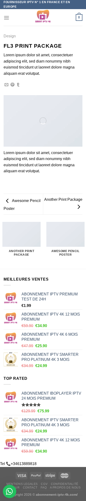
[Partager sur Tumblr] (18, 85)
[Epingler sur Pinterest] (12, 85)
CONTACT (30, 487)
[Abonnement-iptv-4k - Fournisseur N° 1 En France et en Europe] (43, 17)
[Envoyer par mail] (6, 85)
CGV (44, 484)
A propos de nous (65, 487)
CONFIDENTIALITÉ (64, 484)
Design (10, 36)
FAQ (44, 487)
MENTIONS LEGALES (22, 484)
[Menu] (6, 17)
